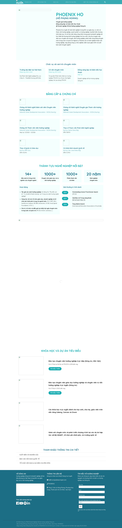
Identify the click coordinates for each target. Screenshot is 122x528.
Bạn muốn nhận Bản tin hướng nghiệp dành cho (90, 500)
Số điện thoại (82, 495)
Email (80, 490)
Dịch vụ (55, 2)
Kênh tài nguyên (71, 2)
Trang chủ (28, 2)
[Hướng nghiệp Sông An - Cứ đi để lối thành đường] (20, 2)
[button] (105, 2)
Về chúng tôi (42, 2)
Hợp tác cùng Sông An (90, 2)
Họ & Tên (81, 484)
